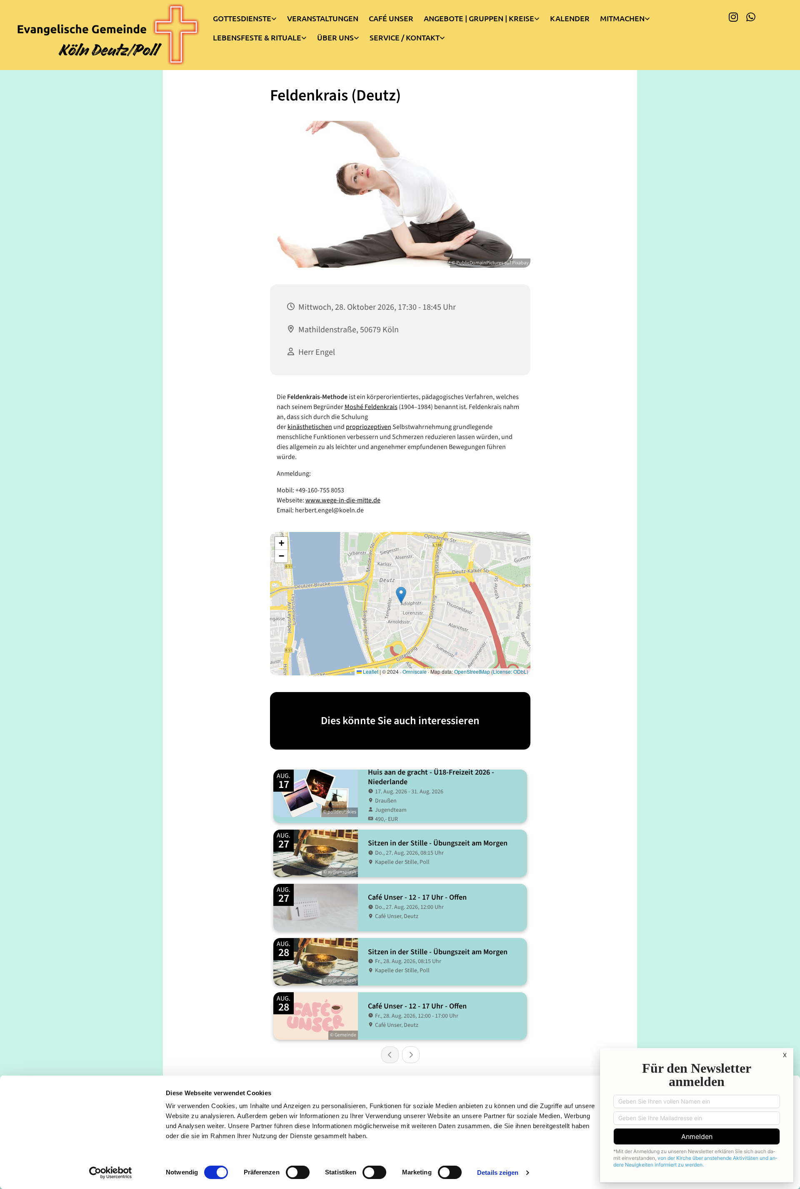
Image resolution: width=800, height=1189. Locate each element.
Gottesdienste (242, 18)
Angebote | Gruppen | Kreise (479, 18)
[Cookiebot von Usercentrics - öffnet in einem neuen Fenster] (110, 1172)
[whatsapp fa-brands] (751, 16)
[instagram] (733, 16)
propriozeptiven (368, 426)
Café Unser (391, 18)
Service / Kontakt (405, 37)
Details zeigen (497, 1172)
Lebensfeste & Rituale (257, 37)
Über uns (335, 37)
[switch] (298, 1172)
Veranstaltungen (322, 18)
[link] (250, 16)
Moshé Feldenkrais (371, 406)
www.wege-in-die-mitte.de (342, 500)
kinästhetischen (310, 426)
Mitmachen (622, 18)
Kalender (570, 18)
